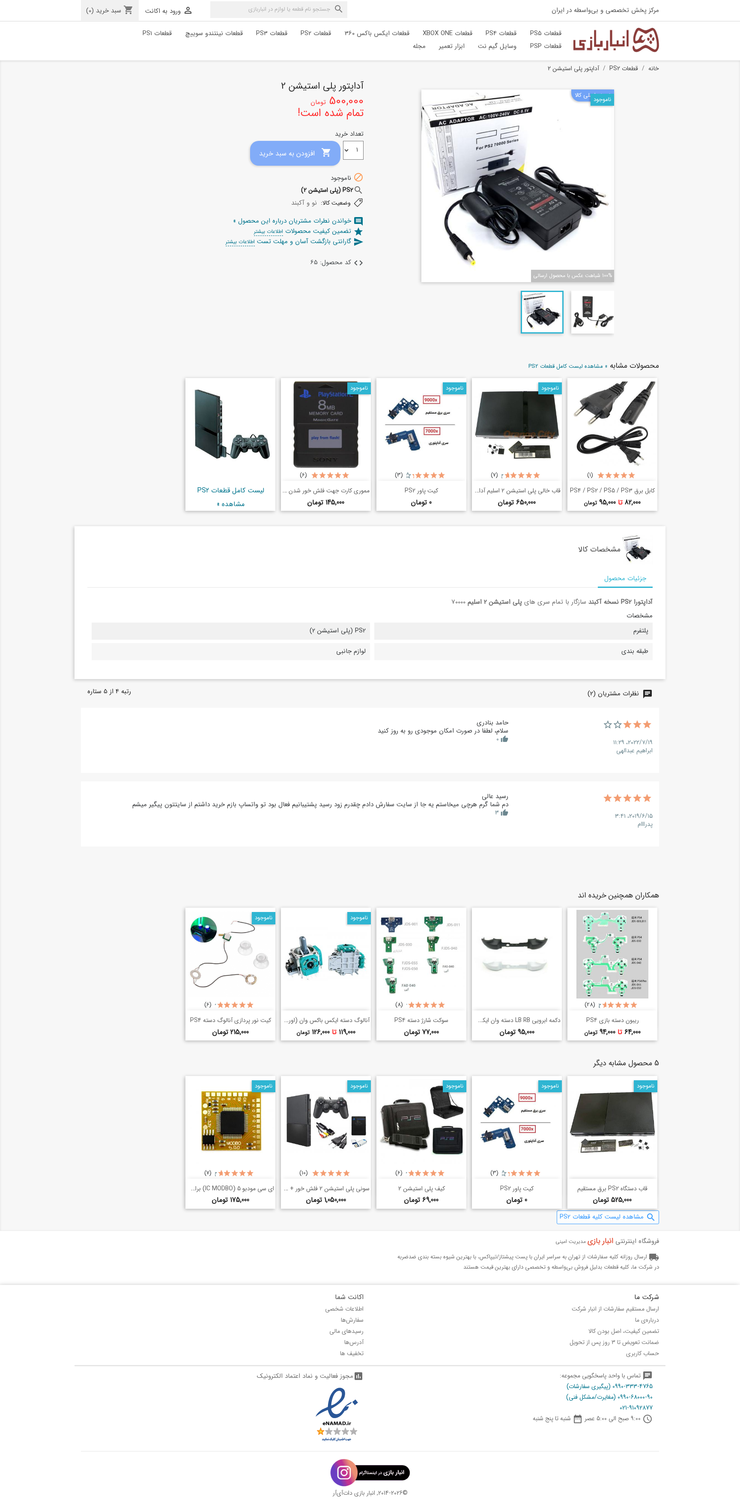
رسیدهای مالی (346, 1331)
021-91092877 (636, 1408)
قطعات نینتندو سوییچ (214, 33)
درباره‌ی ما (647, 1320)
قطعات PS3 (271, 33)
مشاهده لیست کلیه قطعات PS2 (608, 1217)
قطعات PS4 (501, 33)
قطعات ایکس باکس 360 (377, 33)
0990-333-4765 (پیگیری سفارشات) (610, 1386)
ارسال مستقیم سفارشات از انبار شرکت (615, 1309)
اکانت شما (349, 1297)
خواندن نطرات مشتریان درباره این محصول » (298, 221)
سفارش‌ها (352, 1320)
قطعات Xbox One (447, 33)
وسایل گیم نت (497, 46)
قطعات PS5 (545, 33)
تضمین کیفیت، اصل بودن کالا (623, 1331)
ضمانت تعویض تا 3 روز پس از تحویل (614, 1342)
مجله (419, 46)
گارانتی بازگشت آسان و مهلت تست (295, 241)
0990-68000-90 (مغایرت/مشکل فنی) (609, 1397)
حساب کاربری (642, 1353)
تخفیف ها (352, 1353)
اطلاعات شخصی (344, 1309)
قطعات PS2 (316, 33)
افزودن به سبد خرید (295, 153)
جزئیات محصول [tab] (625, 578)
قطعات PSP (545, 46)
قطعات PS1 (157, 33)
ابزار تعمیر (452, 46)
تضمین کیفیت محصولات (309, 231)
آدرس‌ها (354, 1342)
